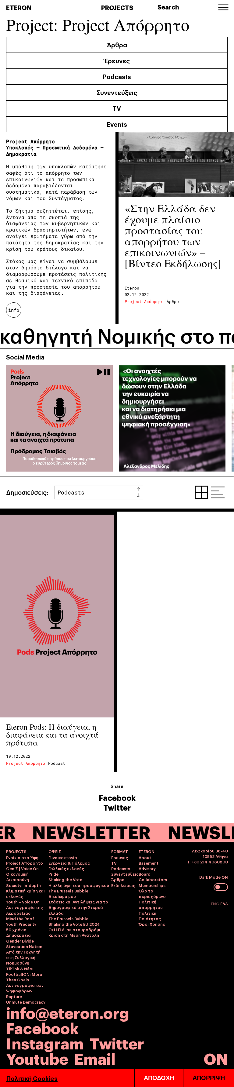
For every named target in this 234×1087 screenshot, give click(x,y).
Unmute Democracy (25, 1002)
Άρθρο (173, 301)
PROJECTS (117, 7)
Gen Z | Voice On (22, 868)
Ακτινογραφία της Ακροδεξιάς (24, 909)
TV (117, 108)
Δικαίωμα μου (62, 896)
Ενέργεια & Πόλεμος (69, 863)
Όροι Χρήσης (152, 924)
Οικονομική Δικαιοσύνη (17, 876)
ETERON (18, 7)
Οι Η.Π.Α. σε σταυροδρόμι (74, 929)
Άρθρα (117, 44)
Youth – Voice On (23, 901)
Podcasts (117, 76)
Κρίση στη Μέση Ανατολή (73, 935)
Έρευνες (117, 60)
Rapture (14, 996)
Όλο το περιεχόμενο (152, 893)
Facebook (117, 797)
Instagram (45, 1042)
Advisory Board (147, 871)
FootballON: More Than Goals (24, 976)
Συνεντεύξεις (117, 92)
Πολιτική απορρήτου (151, 904)
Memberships (152, 885)
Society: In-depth (23, 885)
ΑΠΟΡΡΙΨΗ (209, 1077)
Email (94, 1057)
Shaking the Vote (65, 879)
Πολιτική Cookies (32, 1078)
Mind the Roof (20, 918)
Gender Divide (20, 940)
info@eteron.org (67, 1012)
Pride (53, 874)
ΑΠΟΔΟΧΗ (159, 1077)
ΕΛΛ (224, 903)
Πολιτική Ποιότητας (150, 915)
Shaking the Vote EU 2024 (74, 924)
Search (168, 6)
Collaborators (153, 879)
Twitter (117, 807)
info (13, 310)
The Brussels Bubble (68, 890)
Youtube (37, 1057)
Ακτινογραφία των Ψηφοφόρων (25, 987)
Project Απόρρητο (144, 301)
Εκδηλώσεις (123, 885)
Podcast (56, 763)
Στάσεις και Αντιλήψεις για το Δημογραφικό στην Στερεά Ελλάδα (78, 907)
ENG (215, 903)
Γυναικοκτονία (62, 857)
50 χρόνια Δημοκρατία (18, 932)
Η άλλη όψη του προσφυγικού (78, 885)
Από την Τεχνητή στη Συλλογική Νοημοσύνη (23, 957)
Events (117, 124)
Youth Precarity (21, 924)
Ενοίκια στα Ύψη (22, 857)
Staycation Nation (24, 946)
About (145, 857)
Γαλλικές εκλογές (66, 868)
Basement (148, 863)
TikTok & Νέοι (20, 968)
